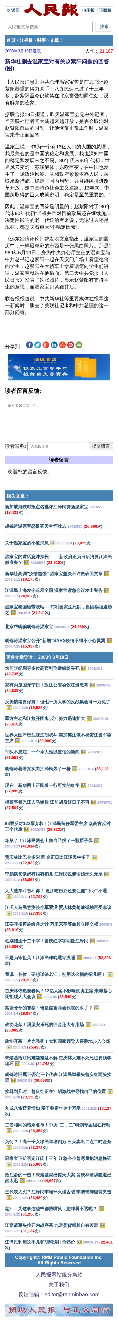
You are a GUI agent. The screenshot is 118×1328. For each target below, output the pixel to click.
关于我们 (59, 1284)
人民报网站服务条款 (59, 1275)
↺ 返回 (14, 10)
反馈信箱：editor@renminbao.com (59, 1294)
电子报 (88, 10)
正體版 (105, 10)
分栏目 (26, 40)
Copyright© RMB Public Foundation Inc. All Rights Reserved (59, 1260)
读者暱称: (15, 446)
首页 (11, 40)
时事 (41, 40)
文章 (54, 40)
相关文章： (18, 496)
